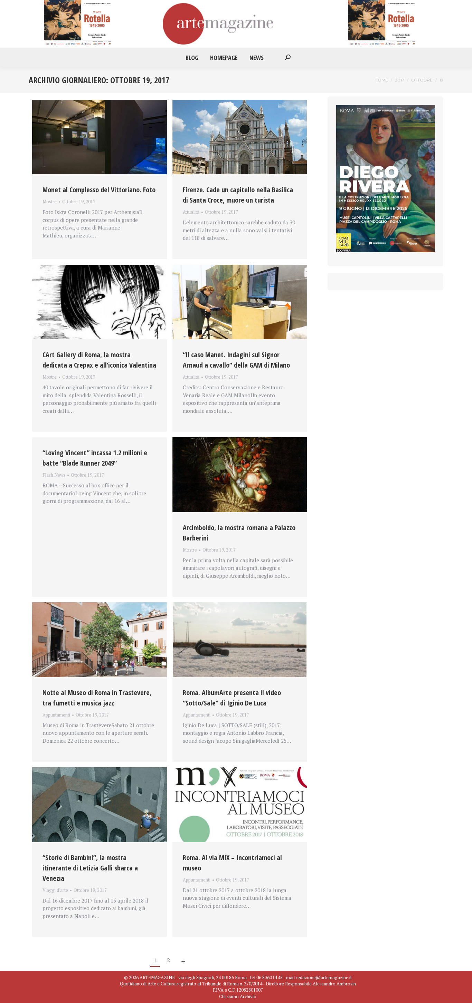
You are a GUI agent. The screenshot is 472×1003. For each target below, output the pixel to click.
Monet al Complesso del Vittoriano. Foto (99, 189)
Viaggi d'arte (55, 890)
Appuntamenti (56, 715)
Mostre (50, 201)
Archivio (248, 996)
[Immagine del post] (99, 137)
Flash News (54, 475)
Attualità (191, 212)
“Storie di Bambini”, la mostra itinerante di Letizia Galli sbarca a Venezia (90, 868)
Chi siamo (229, 996)
